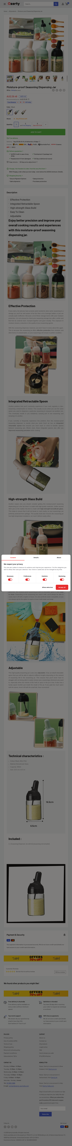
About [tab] (59, 557)
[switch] (10, 580)
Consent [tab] (13, 557)
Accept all (62, 587)
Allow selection (47, 587)
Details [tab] (36, 557)
